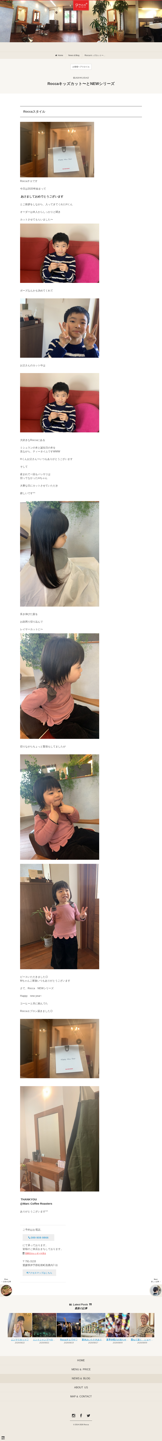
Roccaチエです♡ (69, 1339)
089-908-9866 (40, 1237)
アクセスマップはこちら (40, 1272)
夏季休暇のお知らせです (118, 1339)
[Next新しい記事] (155, 1290)
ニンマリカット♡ (20, 1339)
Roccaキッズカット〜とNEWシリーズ (96, 55)
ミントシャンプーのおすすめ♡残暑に (44, 1339)
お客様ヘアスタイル (81, 67)
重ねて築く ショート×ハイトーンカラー (142, 1339)
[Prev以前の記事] (6, 1290)
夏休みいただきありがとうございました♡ (93, 1339)
